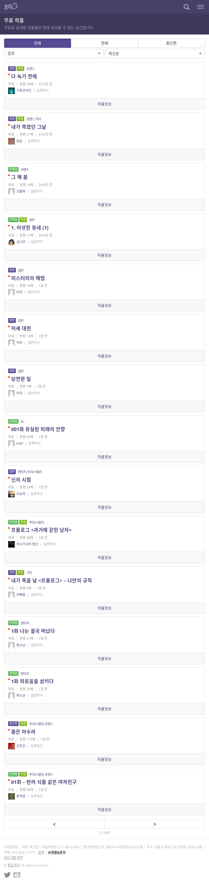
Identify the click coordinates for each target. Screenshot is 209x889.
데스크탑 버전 (13, 857)
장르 (11, 53)
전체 (37, 43)
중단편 (171, 43)
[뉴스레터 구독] (17, 875)
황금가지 (14, 865)
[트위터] (7, 875)
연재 (104, 43)
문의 (41, 852)
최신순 (114, 53)
